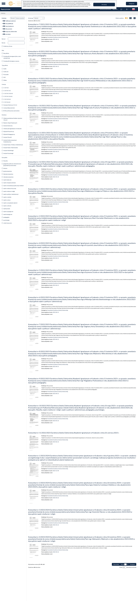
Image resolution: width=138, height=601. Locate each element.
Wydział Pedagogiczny (9, 134)
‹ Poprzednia (116, 564)
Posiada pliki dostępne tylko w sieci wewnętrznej (12, 57)
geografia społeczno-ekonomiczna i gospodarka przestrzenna (12, 164)
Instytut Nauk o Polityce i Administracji (13, 144)
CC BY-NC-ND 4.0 (8, 93)
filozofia (5, 160)
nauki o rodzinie (7, 197)
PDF (4, 77)
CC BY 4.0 (5, 87)
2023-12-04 (56, 470)
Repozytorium (5, 9)
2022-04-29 (56, 151)
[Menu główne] (3, 4)
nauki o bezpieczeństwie (9, 182)
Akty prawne (8, 29)
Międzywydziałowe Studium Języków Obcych (12, 119)
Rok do (3, 42)
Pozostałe (5, 74)
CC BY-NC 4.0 (7, 90)
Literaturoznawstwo (8, 177)
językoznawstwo (7, 171)
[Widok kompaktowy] (130, 18)
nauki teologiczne (7, 214)
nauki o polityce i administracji (10, 194)
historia (5, 168)
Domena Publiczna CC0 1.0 (10, 105)
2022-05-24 (56, 176)
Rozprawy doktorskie (11, 31)
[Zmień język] (134, 9)
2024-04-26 (56, 497)
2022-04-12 (56, 39)
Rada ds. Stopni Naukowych (10, 122)
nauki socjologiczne (8, 211)
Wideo (5, 80)
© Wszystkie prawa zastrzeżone (11, 110)
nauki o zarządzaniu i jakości (10, 203)
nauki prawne (6, 208)
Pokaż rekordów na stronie (127, 567)
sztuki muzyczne (7, 223)
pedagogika (6, 217)
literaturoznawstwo (8, 174)
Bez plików (6, 53)
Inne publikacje (9, 23)
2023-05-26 (56, 420)
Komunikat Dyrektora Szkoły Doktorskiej (57, 37)
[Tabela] (134, 18)
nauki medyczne (7, 179)
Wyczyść (13, 18)
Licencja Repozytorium (9, 108)
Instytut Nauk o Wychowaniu (10, 147)
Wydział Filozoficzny (8, 131)
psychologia (6, 220)
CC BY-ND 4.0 (7, 99)
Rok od (3, 39)
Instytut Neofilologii (8, 150)
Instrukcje (7, 34)
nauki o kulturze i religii (9, 191)
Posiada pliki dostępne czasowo (11, 61)
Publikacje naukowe (10, 21)
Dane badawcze (9, 26)
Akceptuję (104, 4)
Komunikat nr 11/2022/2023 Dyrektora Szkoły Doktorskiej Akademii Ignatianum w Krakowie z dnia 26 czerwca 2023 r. (73, 433)
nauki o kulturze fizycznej (9, 188)
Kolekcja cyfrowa (7, 46)
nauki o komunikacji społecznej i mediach (13, 185)
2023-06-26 (56, 441)
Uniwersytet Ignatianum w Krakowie (12, 128)
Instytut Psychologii (8, 153)
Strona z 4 (124, 564)
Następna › (132, 564)
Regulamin (115, 9)
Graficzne (5, 71)
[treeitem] (13, 21)
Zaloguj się (131, 3)
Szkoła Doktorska (7, 125)
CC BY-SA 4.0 (6, 102)
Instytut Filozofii (7, 137)
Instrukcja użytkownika (105, 9)
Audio (4, 68)
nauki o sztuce (6, 200)
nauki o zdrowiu (7, 205)
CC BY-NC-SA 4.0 (7, 96)
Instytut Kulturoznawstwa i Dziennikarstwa (10, 140)
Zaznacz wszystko (20, 18)
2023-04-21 (56, 204)
